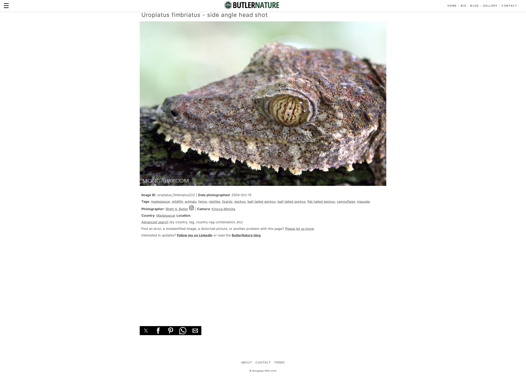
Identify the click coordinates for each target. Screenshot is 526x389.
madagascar (160, 201)
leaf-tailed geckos (261, 201)
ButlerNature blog (246, 235)
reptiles (214, 201)
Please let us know (299, 229)
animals (190, 201)
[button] (146, 330)
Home (452, 5)
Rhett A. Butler (177, 209)
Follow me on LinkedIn (194, 235)
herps (202, 201)
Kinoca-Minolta (223, 209)
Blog (474, 5)
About (246, 362)
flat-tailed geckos (321, 201)
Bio (463, 5)
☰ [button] (6, 6)
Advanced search (154, 222)
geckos (240, 201)
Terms (279, 362)
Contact (509, 5)
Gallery (490, 5)
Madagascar (165, 215)
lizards (227, 201)
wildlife (177, 201)
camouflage (346, 201)
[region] (263, 277)
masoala (363, 201)
